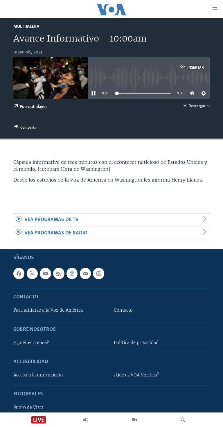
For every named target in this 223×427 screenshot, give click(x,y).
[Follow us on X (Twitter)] (32, 273)
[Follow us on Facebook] (18, 273)
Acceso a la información (38, 375)
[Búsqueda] (183, 419)
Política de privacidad (136, 342)
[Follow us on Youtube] (45, 273)
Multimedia (26, 26)
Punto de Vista (28, 407)
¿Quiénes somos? (31, 342)
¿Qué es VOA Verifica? (136, 375)
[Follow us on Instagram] (98, 273)
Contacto (123, 310)
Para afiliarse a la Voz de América (48, 310)
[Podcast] (72, 273)
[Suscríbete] (85, 273)
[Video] (134, 419)
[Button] (25, 128)
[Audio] (85, 419)
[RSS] (58, 273)
